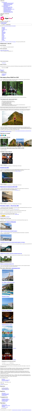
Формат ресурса (4, 395)
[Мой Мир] (3, 135)
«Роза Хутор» (4, 62)
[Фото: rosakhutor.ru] (4, 146)
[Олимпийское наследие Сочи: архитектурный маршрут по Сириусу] (6, 240)
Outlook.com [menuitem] (3, 74)
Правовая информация (5, 394)
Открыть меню (2, 13)
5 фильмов (14, 359)
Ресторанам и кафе (4, 401)
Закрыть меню (7, 13)
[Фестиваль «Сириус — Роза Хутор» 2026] (16, 196)
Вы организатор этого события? (4, 216)
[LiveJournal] (5, 135)
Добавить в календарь (3, 72)
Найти (1, 15)
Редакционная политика (5, 393)
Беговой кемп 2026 (4, 167)
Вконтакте (3, 379)
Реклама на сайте (4, 404)
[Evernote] (4, 135)
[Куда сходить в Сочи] (9, 20)
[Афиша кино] (7, 359)
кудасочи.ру (2, 384)
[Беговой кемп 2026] (16, 158)
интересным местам (4, 22)
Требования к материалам (5, 399)
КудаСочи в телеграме (5, 380)
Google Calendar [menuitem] (4, 73)
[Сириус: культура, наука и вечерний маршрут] (6, 229)
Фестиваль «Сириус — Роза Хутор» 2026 (9, 205)
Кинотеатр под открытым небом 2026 (8, 186)
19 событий (14, 348)
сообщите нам (17, 214)
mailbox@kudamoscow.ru (5, 389)
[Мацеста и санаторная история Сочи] (6, 262)
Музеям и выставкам (5, 400)
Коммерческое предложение (6, 405)
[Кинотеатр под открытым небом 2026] (16, 177)
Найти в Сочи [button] (2, 0)
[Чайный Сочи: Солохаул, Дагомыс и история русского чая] (6, 251)
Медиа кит (3, 406)
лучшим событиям (3, 23)
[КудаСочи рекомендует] (7, 348)
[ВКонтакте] (0, 135)
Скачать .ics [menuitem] (3, 75)
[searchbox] (16, 15)
